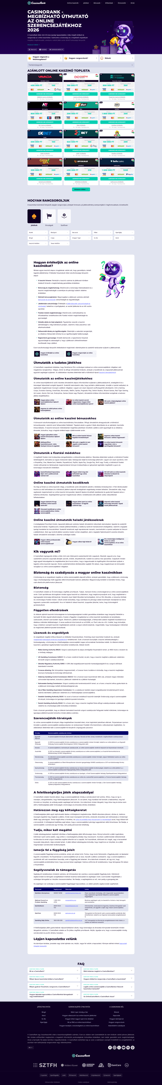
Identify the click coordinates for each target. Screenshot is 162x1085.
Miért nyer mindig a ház (79, 1012)
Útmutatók (122, 3)
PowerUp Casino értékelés (117, 97)
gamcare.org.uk (70, 913)
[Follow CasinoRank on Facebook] (110, 1047)
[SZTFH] (45, 1065)
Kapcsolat (116, 1015)
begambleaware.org (71, 906)
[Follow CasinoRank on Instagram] (114, 1047)
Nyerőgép (43, 1022)
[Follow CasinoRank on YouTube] (123, 1047)
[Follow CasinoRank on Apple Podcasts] (132, 1047)
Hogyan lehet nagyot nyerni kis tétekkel (79, 1019)
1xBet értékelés (45, 153)
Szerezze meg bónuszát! (44, 94)
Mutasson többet (80, 189)
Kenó (44, 1015)
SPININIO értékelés (81, 182)
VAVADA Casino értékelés (45, 97)
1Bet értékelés (80, 125)
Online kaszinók (72, 3)
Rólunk (116, 1012)
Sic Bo (44, 1019)
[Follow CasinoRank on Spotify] (128, 1047)
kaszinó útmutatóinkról (107, 372)
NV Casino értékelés (45, 125)
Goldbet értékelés (117, 125)
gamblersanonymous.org (73, 893)
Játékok (86, 3)
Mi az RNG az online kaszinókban (79, 1022)
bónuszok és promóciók (47, 300)
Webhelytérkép (112, 1082)
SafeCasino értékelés (117, 182)
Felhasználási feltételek (52, 1082)
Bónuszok (97, 3)
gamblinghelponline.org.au (73, 920)
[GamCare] (114, 1065)
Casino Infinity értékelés (81, 97)
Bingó (44, 1012)
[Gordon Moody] (88, 1065)
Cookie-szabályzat (83, 1082)
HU (30, 1047)
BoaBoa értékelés (117, 153)
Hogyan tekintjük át (117, 1019)
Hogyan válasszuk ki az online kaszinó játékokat (79, 1015)
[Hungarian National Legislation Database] (69, 1065)
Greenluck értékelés (45, 182)
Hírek (132, 3)
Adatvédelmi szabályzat (116, 1026)
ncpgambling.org (70, 900)
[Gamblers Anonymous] (101, 1065)
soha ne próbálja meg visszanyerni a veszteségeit (93, 819)
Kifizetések (109, 3)
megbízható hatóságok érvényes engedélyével (50, 640)
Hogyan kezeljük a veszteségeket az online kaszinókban (79, 1026)
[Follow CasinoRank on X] (119, 1047)
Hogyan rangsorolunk (116, 1022)
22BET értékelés (81, 153)
